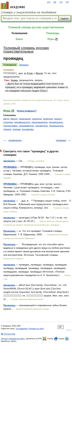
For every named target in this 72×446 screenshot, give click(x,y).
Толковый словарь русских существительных (36, 27)
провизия (61, 140)
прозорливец (10, 125)
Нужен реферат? (27, 110)
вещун (14, 118)
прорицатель (56, 125)
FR (67, 2)
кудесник (48, 118)
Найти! (64, 18)
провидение (15, 140)
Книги (19, 39)
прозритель (41, 125)
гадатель (37, 118)
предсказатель (39, 122)
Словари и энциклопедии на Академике (28, 12)
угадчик (16, 129)
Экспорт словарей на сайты (13, 339)
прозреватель (26, 125)
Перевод (23, 64)
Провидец (9, 231)
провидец (9, 160)
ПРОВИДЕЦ (10, 167)
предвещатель (22, 122)
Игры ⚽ (53, 39)
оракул (58, 118)
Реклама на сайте (36, 329)
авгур (6, 118)
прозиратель (56, 122)
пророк (7, 129)
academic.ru (13, 5)
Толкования (19, 33)
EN (48, 2)
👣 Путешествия (8, 334)
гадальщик (25, 118)
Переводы (52, 33)
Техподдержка (22, 329)
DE (54, 2)
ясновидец (28, 129)
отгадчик (8, 122)
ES (61, 2)
